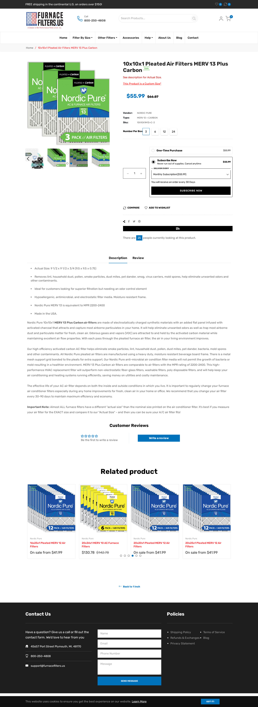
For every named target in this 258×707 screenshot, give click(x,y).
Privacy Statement (182, 643)
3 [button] (129, 556)
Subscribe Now (191, 190)
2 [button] (71, 163)
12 (164, 131)
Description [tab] (118, 258)
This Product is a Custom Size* (142, 83)
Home (29, 47)
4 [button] (133, 556)
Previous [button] (28, 158)
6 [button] (140, 556)
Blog (206, 637)
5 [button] (136, 556)
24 (173, 131)
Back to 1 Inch (131, 586)
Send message (129, 681)
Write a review (159, 438)
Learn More (139, 701)
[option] (51, 525)
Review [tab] (138, 258)
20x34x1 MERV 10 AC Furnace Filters (100, 544)
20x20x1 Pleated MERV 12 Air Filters (152, 544)
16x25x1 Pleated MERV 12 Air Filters (47, 544)
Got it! (210, 701)
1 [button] (67, 163)
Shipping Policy (180, 632)
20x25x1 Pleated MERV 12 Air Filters (203, 544)
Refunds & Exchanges (185, 637)
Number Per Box (133, 131)
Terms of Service (214, 632)
